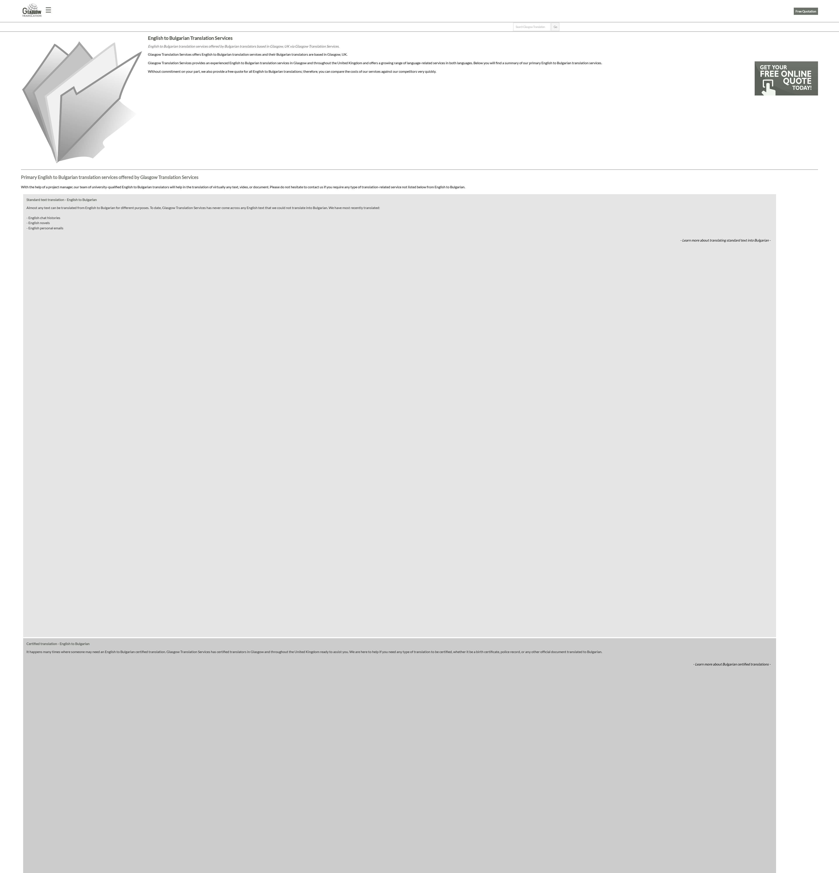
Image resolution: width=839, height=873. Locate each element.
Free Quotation (806, 11)
